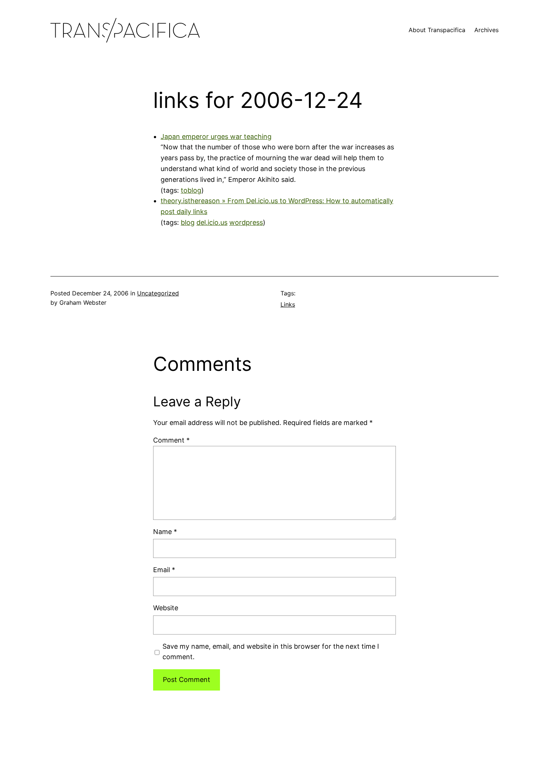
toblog (191, 190)
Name (165, 532)
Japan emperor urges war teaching (216, 136)
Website (165, 608)
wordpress (246, 222)
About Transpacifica (437, 30)
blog (188, 222)
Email (164, 570)
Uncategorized (158, 293)
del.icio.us (211, 222)
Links (287, 304)
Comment (171, 440)
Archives (486, 30)
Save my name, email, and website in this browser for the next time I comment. (270, 651)
